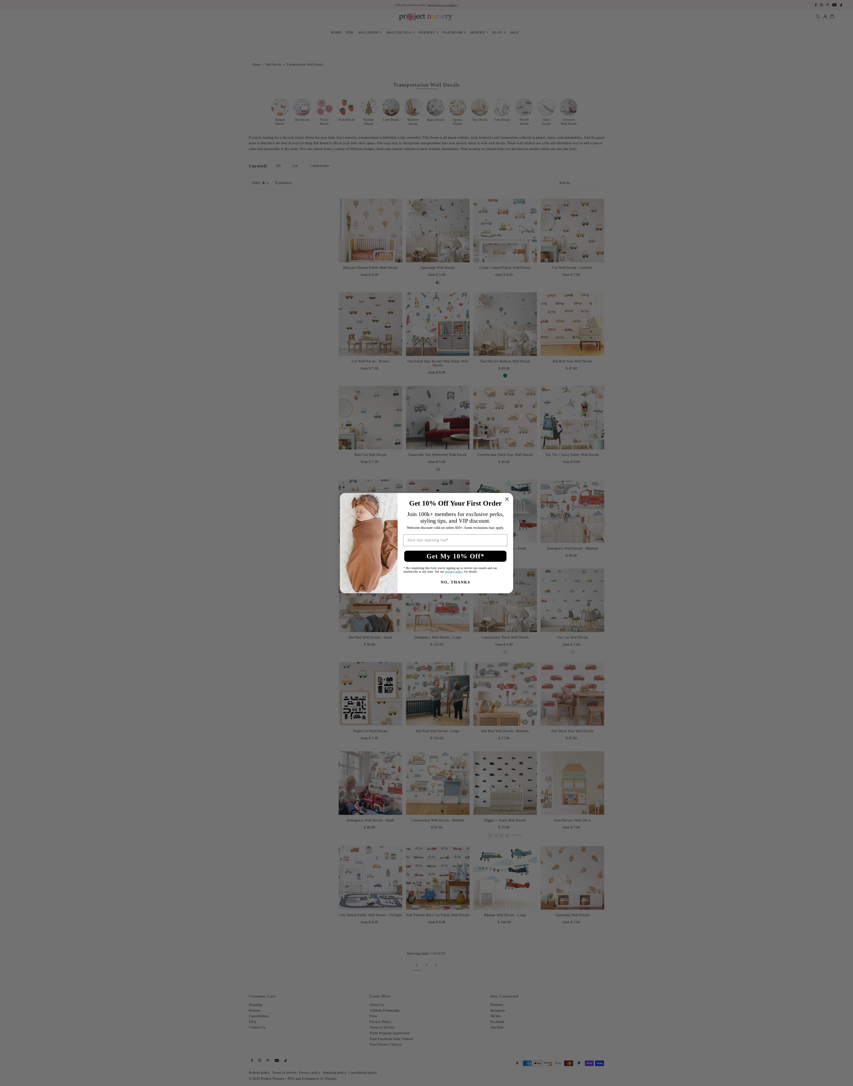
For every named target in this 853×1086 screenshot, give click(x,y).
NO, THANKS (455, 582)
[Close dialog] (507, 499)
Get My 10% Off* (455, 556)
